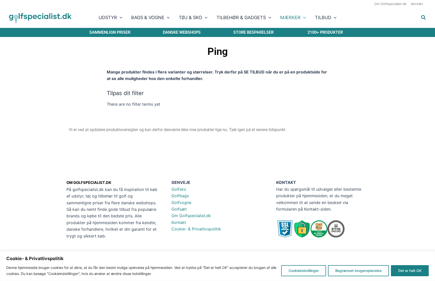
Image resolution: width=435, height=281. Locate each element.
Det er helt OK (409, 270)
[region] (217, 266)
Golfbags (180, 195)
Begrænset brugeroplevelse (358, 270)
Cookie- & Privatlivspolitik (196, 228)
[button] (119, 17)
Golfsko (178, 189)
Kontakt (178, 222)
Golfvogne (181, 202)
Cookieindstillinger (303, 270)
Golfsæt (179, 209)
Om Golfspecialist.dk (191, 215)
